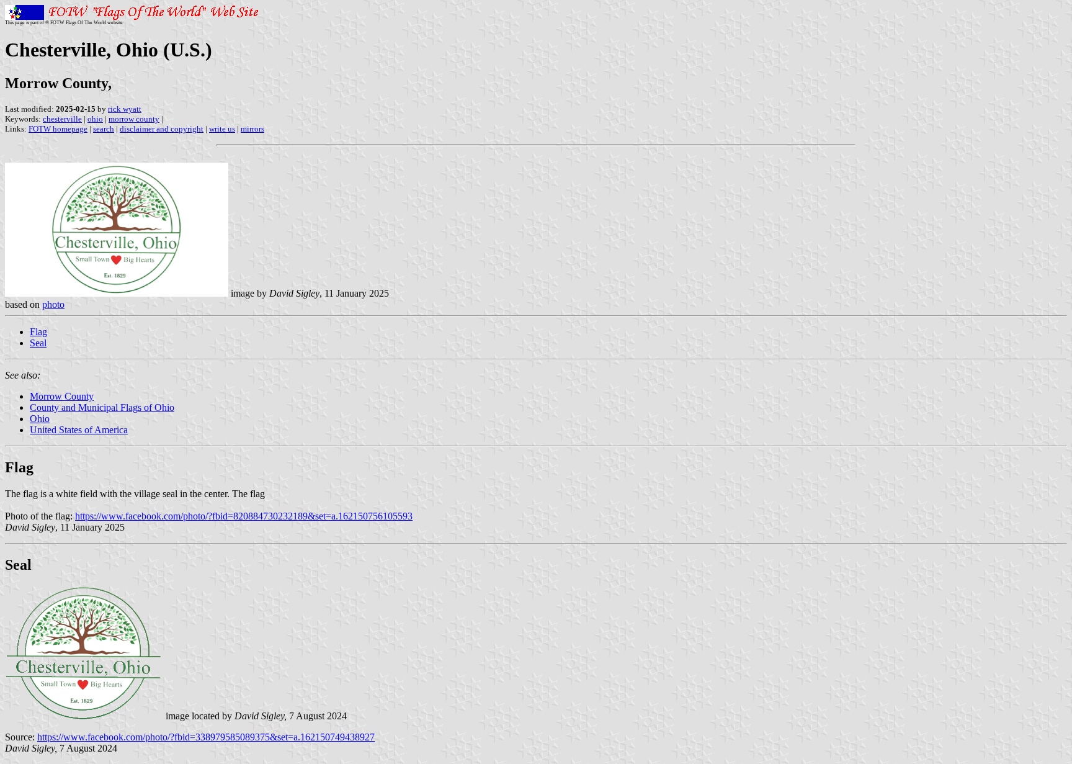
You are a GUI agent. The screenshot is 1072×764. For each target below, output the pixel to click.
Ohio (40, 418)
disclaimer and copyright (161, 128)
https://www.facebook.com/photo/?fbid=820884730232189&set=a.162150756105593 (244, 516)
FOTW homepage (58, 128)
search (103, 128)
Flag (38, 331)
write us (222, 128)
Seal (38, 343)
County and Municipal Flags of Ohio (102, 407)
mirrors (252, 128)
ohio (95, 119)
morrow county (134, 119)
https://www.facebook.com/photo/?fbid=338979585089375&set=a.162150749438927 (206, 737)
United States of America (79, 430)
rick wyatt (124, 109)
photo (53, 304)
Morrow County (62, 396)
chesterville (62, 119)
